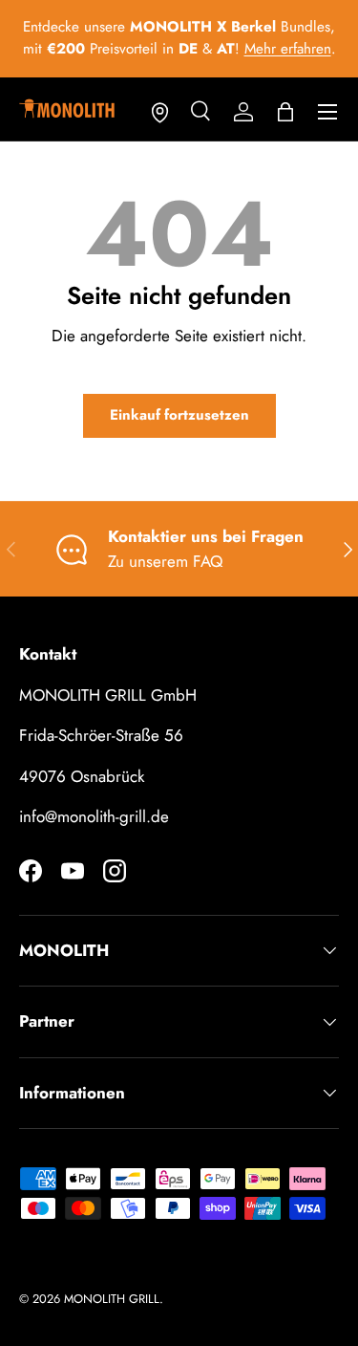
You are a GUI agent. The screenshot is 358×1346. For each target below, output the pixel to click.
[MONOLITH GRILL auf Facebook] (31, 871)
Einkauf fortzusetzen (179, 414)
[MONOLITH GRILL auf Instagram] (115, 871)
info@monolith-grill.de (94, 816)
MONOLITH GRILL (111, 1299)
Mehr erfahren (287, 48)
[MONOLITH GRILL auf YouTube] (73, 871)
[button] (285, 112)
